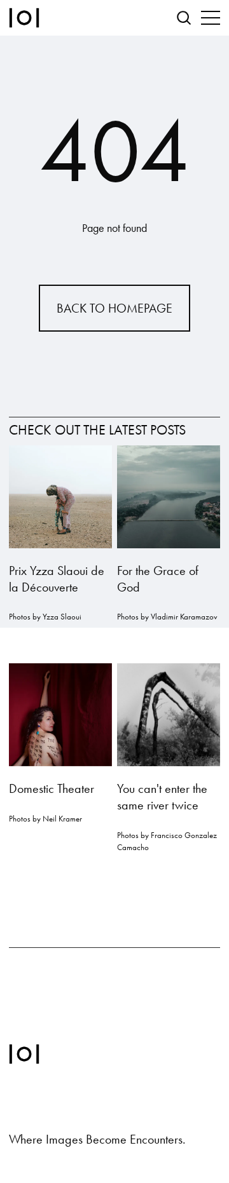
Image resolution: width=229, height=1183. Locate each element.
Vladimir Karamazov (184, 616)
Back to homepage (114, 308)
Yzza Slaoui (62, 616)
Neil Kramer (62, 818)
